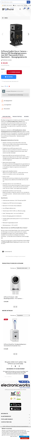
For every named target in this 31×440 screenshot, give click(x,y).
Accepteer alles (24, 436)
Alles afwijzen (25, 438)
